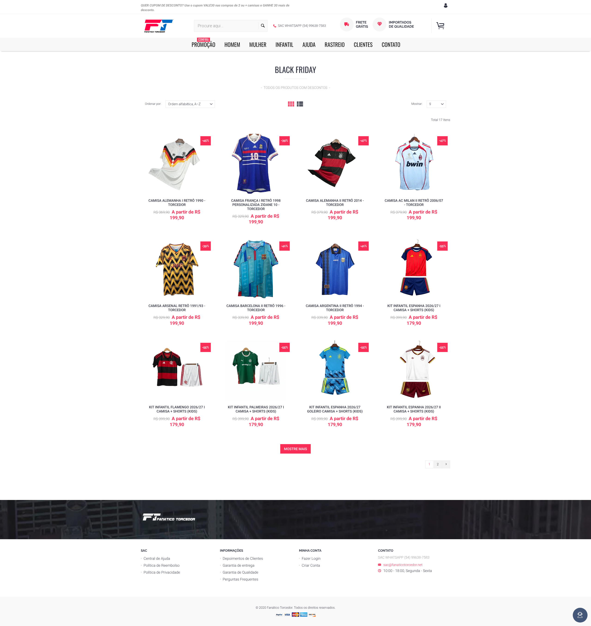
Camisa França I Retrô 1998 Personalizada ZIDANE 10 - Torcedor (255, 205)
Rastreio (335, 44)
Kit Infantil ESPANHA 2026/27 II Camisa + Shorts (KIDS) (414, 409)
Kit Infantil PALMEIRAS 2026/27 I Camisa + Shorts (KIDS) (256, 409)
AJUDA (308, 44)
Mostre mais (295, 449)
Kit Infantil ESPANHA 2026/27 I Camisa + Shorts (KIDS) (413, 308)
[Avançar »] (446, 464)
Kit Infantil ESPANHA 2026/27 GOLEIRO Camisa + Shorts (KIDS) (335, 409)
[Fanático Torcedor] (168, 516)
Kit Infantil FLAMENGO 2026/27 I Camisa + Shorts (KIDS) (177, 409)
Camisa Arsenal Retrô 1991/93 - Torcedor (176, 308)
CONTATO (391, 44)
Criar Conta (311, 565)
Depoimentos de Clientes (243, 558)
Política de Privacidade (162, 572)
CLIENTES (363, 44)
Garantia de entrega (238, 565)
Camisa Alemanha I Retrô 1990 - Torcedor (176, 203)
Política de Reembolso (162, 565)
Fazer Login (311, 558)
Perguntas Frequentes (240, 579)
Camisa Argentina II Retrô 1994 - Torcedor (335, 308)
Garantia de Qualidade (240, 572)
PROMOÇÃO (203, 43)
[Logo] (159, 26)
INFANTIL (284, 44)
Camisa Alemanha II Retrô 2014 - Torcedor (335, 203)
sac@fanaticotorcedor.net (403, 565)
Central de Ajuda (157, 558)
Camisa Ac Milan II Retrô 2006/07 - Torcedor (414, 203)
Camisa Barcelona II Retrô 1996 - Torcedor (255, 308)
